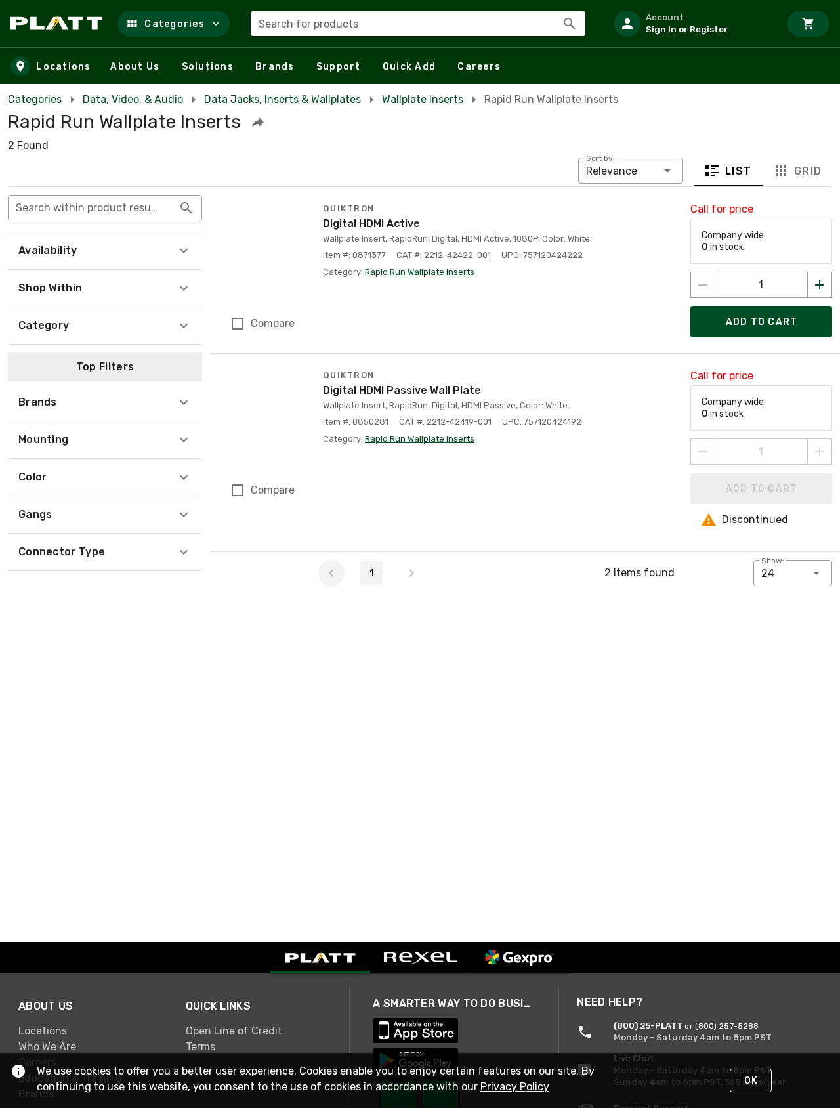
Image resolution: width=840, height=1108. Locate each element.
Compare (273, 323)
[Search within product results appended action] (186, 208)
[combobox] (418, 23)
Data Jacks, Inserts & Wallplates (282, 99)
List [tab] (738, 171)
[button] (173, 24)
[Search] (570, 24)
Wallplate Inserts (422, 99)
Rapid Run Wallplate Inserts (419, 272)
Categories (35, 99)
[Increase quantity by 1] (819, 284)
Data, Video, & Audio (133, 99)
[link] (91, 1031)
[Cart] (809, 24)
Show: (772, 560)
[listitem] (691, 23)
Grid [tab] (807, 171)
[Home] (58, 23)
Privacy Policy (514, 1086)
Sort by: (600, 158)
